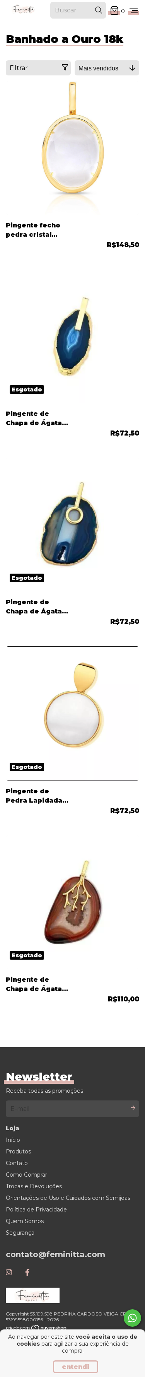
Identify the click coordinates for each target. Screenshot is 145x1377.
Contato (17, 1163)
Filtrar (19, 68)
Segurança (20, 1232)
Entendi (75, 1366)
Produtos (18, 1151)
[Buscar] (98, 10)
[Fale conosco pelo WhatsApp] (132, 1318)
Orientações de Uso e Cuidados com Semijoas (68, 1197)
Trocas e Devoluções (34, 1186)
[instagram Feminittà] (9, 1272)
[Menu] (134, 11)
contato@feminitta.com (55, 1254)
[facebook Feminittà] (27, 1272)
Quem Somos (25, 1221)
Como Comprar (26, 1174)
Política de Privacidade (36, 1209)
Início (13, 1139)
